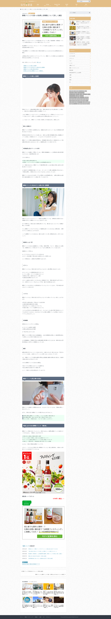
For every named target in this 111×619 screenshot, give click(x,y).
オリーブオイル (72, 94)
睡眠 (81, 100)
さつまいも (71, 92)
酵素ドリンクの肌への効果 (29, 65)
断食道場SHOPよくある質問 (75, 72)
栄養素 (25, 564)
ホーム (38, 5)
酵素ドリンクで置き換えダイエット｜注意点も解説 (32, 571)
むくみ (76, 92)
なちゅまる (69, 617)
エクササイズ (72, 53)
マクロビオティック (73, 97)
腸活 (70, 79)
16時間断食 (76, 91)
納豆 (70, 102)
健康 (66, 5)
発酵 (70, 75)
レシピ (71, 63)
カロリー (77, 94)
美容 (28, 564)
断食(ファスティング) (47, 5)
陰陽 (78, 103)
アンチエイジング (81, 92)
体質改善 (86, 97)
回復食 (57, 5)
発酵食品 (77, 100)
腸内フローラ (79, 102)
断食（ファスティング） (74, 67)
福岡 (84, 100)
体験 (70, 98)
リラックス (82, 97)
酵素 (70, 103)
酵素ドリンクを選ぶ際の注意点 (30, 69)
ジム (81, 94)
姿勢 (81, 98)
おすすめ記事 (72, 56)
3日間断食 (71, 91)
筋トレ (87, 100)
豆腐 (84, 102)
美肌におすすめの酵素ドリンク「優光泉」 (33, 70)
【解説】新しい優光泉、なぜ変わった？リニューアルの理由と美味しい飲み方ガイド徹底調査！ (83, 43)
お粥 (85, 91)
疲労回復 (73, 100)
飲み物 (88, 103)
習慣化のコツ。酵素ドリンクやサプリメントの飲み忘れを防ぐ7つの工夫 (43, 548)
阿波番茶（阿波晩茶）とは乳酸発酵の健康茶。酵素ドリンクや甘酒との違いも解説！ (45, 553)
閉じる (38, 62)
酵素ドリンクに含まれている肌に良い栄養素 (34, 67)
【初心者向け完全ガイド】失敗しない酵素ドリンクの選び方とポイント (42, 551)
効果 (75, 98)
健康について (26, 546)
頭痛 (81, 103)
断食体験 (71, 70)
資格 (86, 102)
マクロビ (81, 95)
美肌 (32, 564)
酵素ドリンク (37, 564)
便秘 (73, 98)
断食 (84, 98)
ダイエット (86, 5)
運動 (89, 102)
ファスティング (72, 95)
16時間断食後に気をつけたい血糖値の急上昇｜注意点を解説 (40, 558)
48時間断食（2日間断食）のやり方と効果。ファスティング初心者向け (83, 33)
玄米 (70, 100)
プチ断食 (77, 95)
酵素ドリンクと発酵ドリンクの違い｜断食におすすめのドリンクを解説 (49, 574)
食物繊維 (84, 103)
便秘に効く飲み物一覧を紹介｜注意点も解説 (37, 556)
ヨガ (70, 60)
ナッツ (89, 94)
